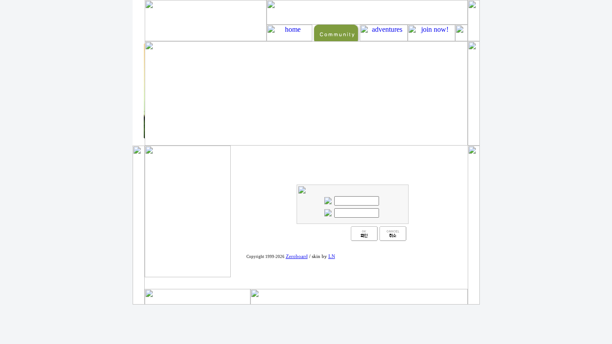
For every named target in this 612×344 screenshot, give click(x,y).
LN (331, 256)
